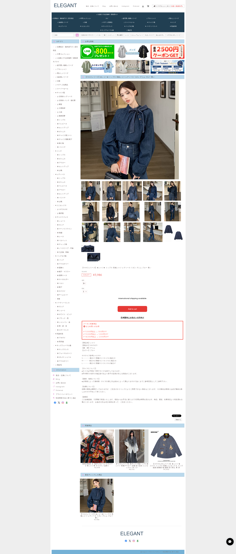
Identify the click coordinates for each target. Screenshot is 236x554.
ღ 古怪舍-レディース (64, 96)
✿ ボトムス (61, 131)
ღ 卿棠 (59, 104)
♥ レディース (63, 26)
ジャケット (111, 35)
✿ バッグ (60, 260)
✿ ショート (61, 221)
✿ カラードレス (63, 330)
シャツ (127, 35)
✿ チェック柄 (62, 244)
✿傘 (58, 299)
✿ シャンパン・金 (63, 322)
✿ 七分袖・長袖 (63, 252)
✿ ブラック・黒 (63, 318)
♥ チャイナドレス (107, 26)
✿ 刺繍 (59, 233)
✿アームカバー (62, 295)
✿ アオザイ (61, 338)
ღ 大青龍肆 (61, 108)
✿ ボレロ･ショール (64, 357)
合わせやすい (160, 35)
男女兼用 (120, 35)
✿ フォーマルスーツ (64, 353)
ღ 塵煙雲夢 (61, 116)
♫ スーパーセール (129, 22)
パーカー (99, 35)
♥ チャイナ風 (151, 22)
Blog (104, 6)
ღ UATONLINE (62, 209)
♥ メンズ (173, 22)
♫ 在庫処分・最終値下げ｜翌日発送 (63, 18)
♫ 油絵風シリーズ (62, 22)
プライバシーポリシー (64, 394)
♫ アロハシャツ (151, 18)
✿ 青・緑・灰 (62, 326)
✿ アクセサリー (63, 264)
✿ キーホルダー (63, 279)
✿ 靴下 (59, 287)
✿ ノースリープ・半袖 (65, 248)
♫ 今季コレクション (85, 18)
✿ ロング (60, 225)
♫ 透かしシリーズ (173, 18)
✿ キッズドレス (63, 349)
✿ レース (60, 236)
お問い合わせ (113, 6)
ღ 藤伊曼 (60, 213)
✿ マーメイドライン (64, 229)
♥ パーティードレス (151, 26)
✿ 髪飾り (60, 268)
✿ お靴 (59, 170)
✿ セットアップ (63, 127)
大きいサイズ (149, 35)
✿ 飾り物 (60, 143)
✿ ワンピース (62, 124)
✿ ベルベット (62, 240)
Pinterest (136, 6)
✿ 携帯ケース (62, 275)
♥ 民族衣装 (173, 26)
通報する (178, 419)
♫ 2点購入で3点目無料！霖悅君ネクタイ (107, 15)
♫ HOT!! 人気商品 (107, 22)
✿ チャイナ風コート (64, 135)
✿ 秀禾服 (60, 342)
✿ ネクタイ (61, 291)
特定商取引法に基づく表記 (66, 398)
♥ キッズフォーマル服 (107, 30)
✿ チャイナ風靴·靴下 (64, 139)
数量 (83, 288)
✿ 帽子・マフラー (63, 272)
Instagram (125, 6)
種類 (83, 280)
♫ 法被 (85, 22)
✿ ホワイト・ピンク (64, 314)
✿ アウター (61, 163)
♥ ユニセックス (84, 26)
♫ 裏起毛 (129, 30)
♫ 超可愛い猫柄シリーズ (129, 18)
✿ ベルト (60, 283)
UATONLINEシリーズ (174, 35)
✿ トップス (61, 120)
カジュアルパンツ (137, 35)
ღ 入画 (59, 112)
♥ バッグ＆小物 (129, 26)
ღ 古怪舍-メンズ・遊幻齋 (66, 100)
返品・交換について (92, 6)
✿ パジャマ (61, 147)
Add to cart (132, 309)
